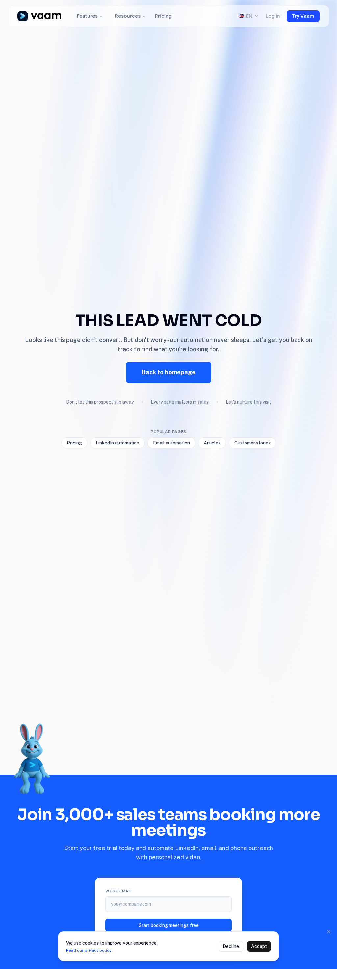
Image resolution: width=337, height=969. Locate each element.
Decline (231, 946)
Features (87, 16)
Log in (273, 16)
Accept (259, 946)
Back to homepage (168, 372)
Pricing (163, 16)
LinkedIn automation (117, 442)
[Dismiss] (329, 932)
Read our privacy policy (88, 950)
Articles (212, 442)
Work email (118, 891)
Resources (128, 16)
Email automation (171, 442)
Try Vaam (303, 16)
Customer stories (252, 442)
